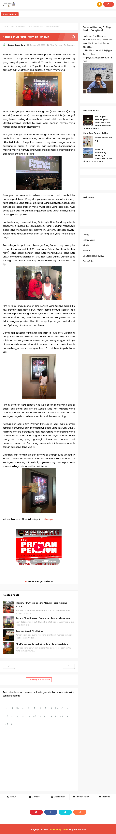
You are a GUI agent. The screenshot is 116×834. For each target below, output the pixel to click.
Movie (86, 245)
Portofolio (88, 261)
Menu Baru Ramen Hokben (96, 133)
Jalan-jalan (89, 240)
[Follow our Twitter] (65, 812)
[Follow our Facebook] (50, 812)
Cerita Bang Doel (58, 829)
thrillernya (47, 519)
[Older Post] (69, 666)
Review (58, 45)
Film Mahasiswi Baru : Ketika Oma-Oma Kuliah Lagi (42, 644)
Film (52, 45)
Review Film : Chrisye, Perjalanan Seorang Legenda (43, 618)
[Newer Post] (9, 666)
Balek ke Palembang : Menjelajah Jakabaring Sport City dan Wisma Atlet (97, 155)
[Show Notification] (99, 4)
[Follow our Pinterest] (36, 812)
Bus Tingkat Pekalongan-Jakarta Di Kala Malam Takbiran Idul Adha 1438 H (97, 122)
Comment (71, 45)
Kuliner (86, 250)
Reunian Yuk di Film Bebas (29, 631)
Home (86, 234)
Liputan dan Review (93, 255)
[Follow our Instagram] (79, 812)
